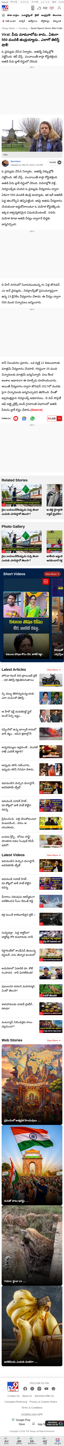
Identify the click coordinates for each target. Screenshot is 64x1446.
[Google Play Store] (22, 1422)
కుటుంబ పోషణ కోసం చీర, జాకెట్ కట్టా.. (25, 654)
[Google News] (53, 1389)
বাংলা (54, 2)
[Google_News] (24, 418)
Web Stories (12, 1040)
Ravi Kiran (16, 161)
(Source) (37, 409)
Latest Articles (14, 669)
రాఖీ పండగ (10, 21)
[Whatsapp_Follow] (32, 418)
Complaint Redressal (16, 1401)
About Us (27, 1395)
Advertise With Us (44, 1395)
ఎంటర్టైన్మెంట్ (26, 15)
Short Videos (14, 574)
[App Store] (42, 1425)
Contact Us (14, 1395)
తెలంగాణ (57, 15)
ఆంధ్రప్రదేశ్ (45, 15)
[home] (3, 15)
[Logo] (5, 8)
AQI (45, 8)
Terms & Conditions (32, 1407)
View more (50, 574)
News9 (5, 2)
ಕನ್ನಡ (24, 2)
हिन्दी (14, 2)
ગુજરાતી (45, 2)
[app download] (32, 8)
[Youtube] (16, 418)
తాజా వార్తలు (13, 15)
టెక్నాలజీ (57, 21)
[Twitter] (32, 1389)
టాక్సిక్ (22, 21)
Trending (22, 28)
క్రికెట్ (37, 15)
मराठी (35, 2)
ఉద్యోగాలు (32, 21)
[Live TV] (51, 8)
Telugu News (8, 28)
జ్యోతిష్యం (45, 21)
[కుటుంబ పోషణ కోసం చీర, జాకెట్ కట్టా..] (26, 618)
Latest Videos (13, 855)
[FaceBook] (25, 1389)
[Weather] (39, 8)
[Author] (5, 163)
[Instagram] (39, 1389)
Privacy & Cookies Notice (43, 1401)
